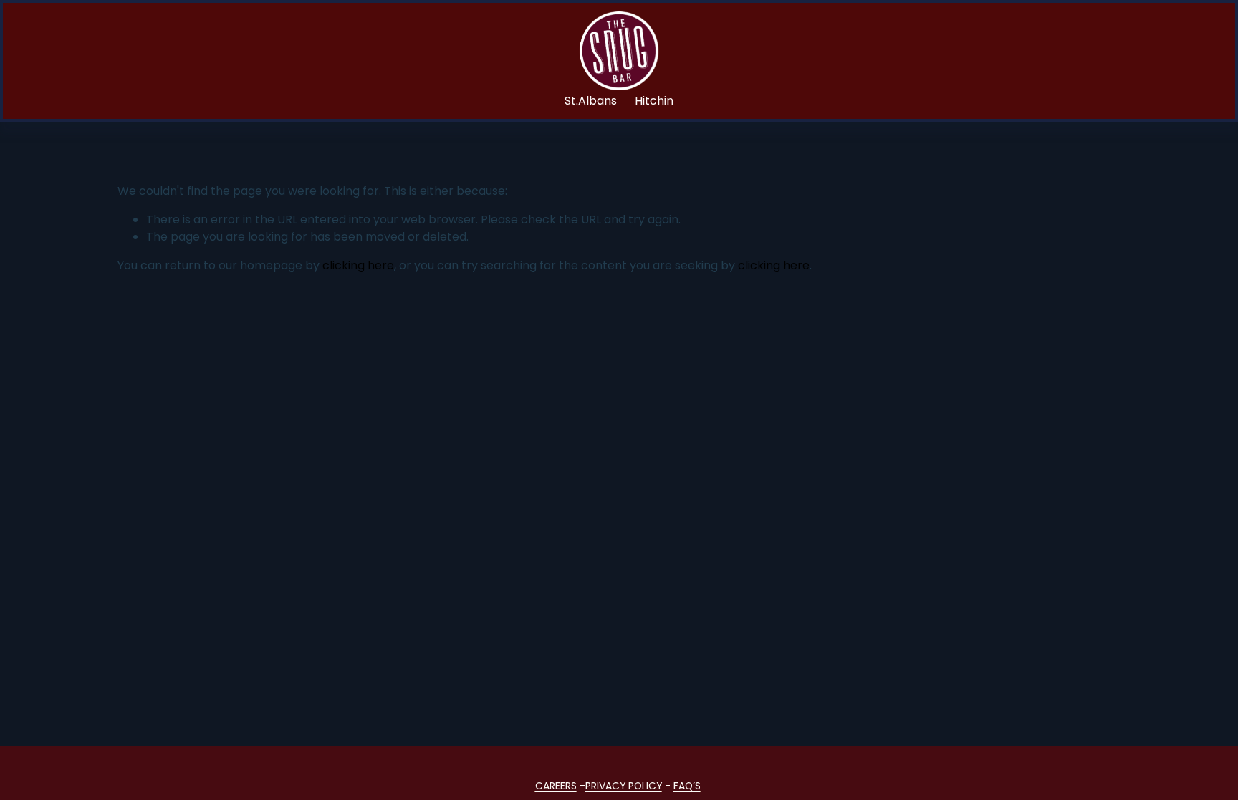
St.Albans (591, 100)
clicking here (358, 265)
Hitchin (654, 100)
